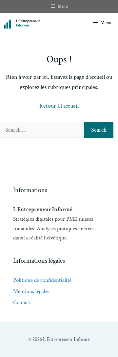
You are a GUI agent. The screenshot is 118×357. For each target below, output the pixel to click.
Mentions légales (31, 291)
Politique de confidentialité (42, 280)
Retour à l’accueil (59, 106)
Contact (21, 302)
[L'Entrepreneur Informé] (37, 23)
